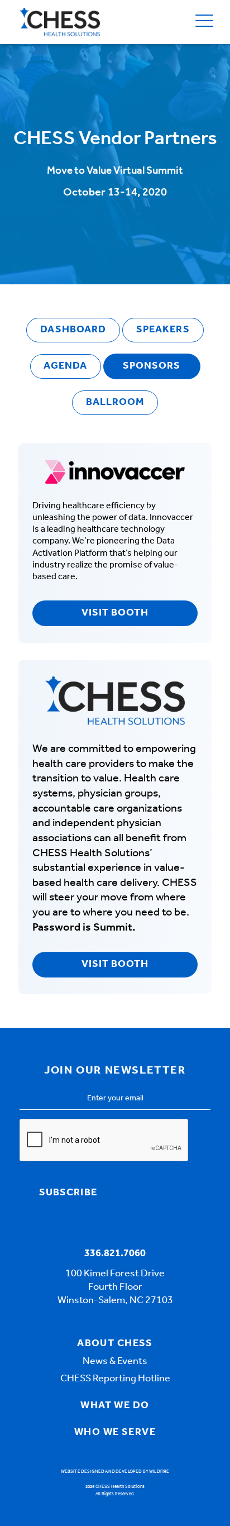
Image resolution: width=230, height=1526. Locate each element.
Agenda (65, 366)
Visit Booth (115, 613)
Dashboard (73, 330)
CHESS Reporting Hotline (115, 1379)
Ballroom (115, 403)
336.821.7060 (115, 1254)
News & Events (115, 1362)
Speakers (163, 330)
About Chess (115, 1344)
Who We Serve (115, 1433)
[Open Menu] (204, 22)
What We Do (114, 1406)
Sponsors (152, 366)
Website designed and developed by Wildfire (115, 1472)
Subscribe (68, 1193)
